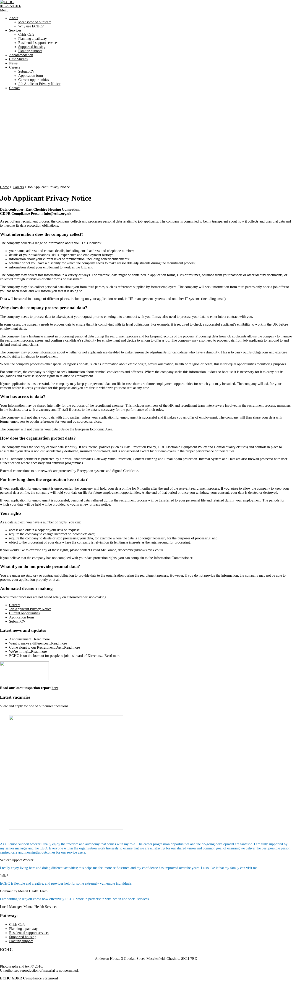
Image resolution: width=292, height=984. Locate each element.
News (13, 63)
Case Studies (18, 59)
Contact (14, 88)
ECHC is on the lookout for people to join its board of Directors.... (64, 656)
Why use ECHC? (31, 26)
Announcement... (29, 639)
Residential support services (38, 43)
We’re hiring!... (28, 651)
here (55, 688)
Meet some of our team (34, 22)
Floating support (30, 51)
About (13, 18)
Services (15, 30)
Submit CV (26, 71)
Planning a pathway (32, 38)
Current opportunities (33, 80)
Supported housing (31, 47)
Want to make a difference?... (38, 643)
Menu (4, 10)
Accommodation (21, 55)
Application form (30, 75)
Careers (14, 67)
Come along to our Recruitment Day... (44, 647)
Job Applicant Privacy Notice (39, 84)
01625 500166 (10, 6)
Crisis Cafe (26, 34)
